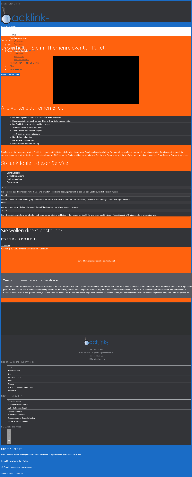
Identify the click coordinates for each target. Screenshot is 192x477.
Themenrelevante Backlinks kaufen (21, 418)
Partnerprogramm (14, 377)
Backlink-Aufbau (14, 179)
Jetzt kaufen (5, 246)
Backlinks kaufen (14, 401)
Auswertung (12, 182)
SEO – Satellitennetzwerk (17, 408)
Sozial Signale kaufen (16, 415)
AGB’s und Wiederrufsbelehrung (20, 387)
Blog (9, 374)
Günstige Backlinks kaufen (18, 405)
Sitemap (11, 384)
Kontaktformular (14, 371)
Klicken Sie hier (22, 461)
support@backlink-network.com (22, 467)
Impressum (12, 391)
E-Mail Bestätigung (15, 176)
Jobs (10, 381)
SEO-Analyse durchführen (18, 421)
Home (10, 367)
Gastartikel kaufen (15, 411)
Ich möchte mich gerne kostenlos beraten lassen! (96, 261)
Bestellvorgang (13, 173)
